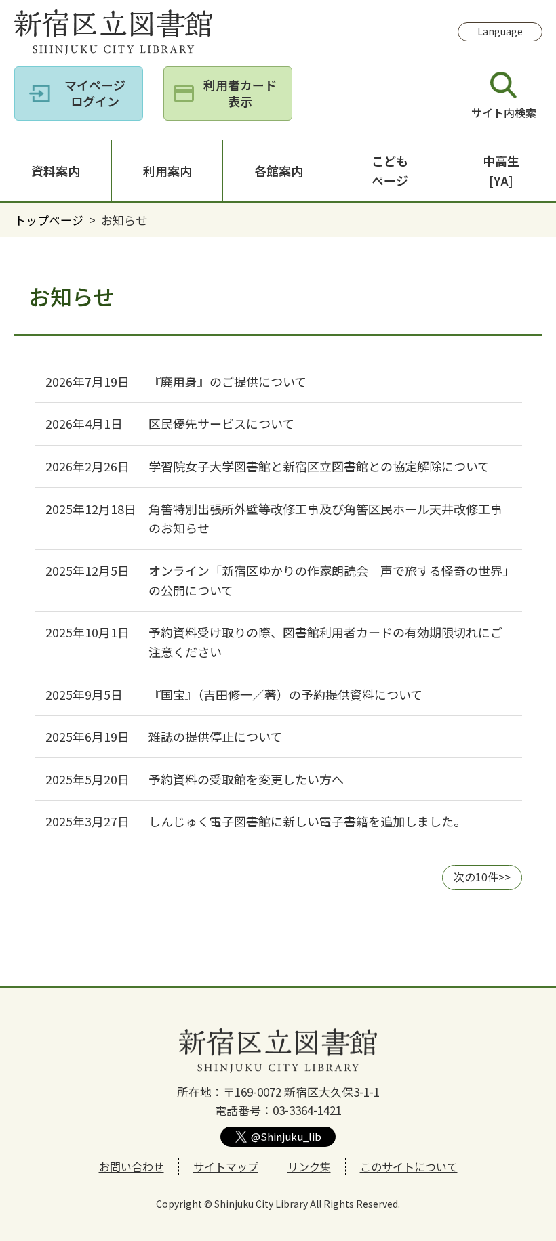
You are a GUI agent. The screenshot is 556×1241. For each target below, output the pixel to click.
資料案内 (55, 171)
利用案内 (167, 171)
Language (500, 31)
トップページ (48, 219)
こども (390, 170)
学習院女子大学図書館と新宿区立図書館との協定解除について (319, 466)
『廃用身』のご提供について (227, 381)
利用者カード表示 (240, 92)
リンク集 (309, 1166)
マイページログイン (94, 92)
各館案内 (278, 171)
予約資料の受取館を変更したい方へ (246, 779)
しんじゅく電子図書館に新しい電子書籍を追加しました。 (310, 821)
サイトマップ (225, 1166)
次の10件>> (482, 876)
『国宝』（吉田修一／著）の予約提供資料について (285, 694)
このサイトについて (409, 1166)
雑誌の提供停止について (215, 736)
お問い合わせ (131, 1166)
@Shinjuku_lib (286, 1136)
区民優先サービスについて (221, 423)
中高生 (501, 170)
